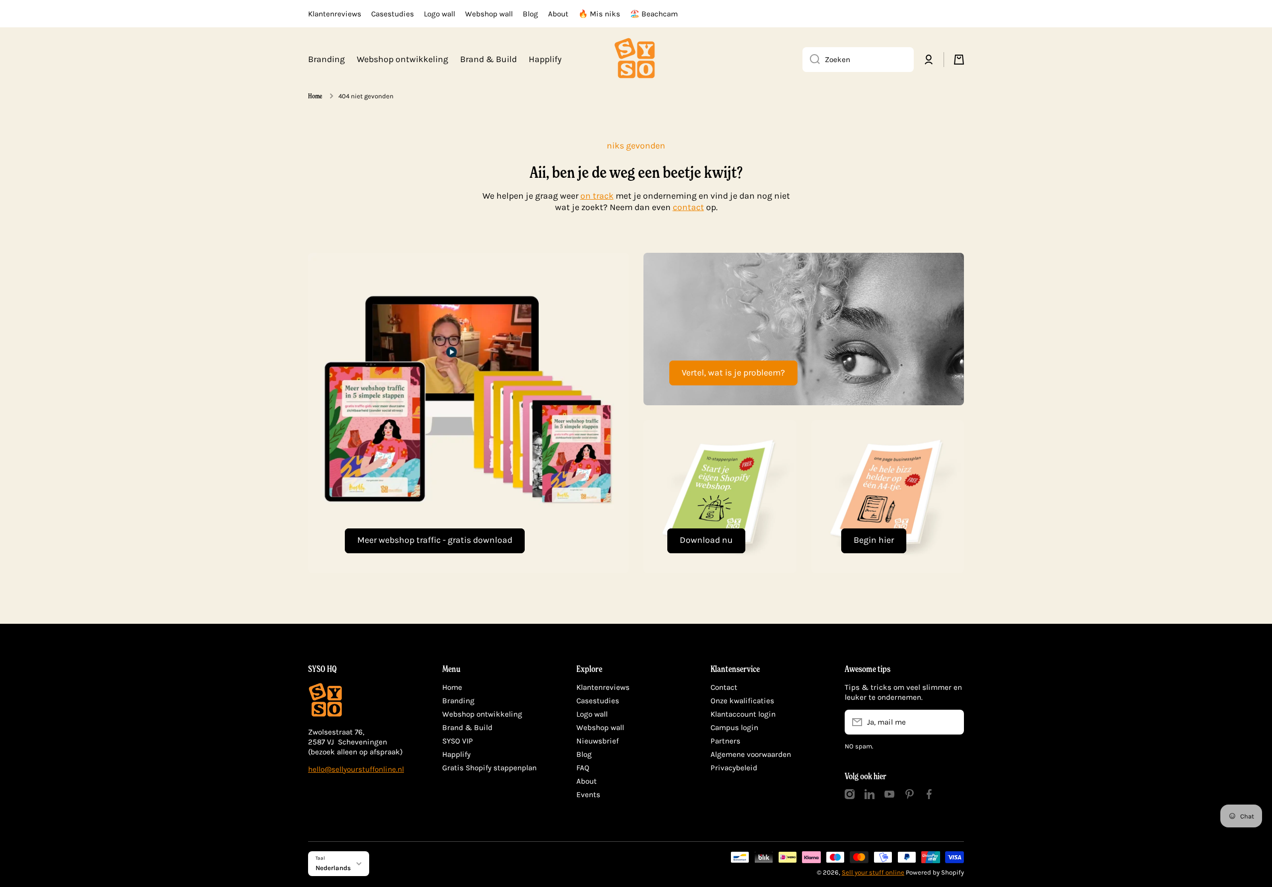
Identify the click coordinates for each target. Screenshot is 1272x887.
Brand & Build (467, 727)
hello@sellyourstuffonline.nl (356, 769)
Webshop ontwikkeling (482, 714)
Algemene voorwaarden (751, 754)
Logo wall (592, 714)
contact (688, 207)
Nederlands (333, 868)
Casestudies (597, 700)
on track (597, 196)
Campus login (734, 727)
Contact (724, 687)
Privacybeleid (734, 767)
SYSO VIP (457, 741)
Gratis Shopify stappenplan (489, 767)
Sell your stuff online (873, 872)
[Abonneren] (951, 722)
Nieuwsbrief (597, 741)
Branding (458, 700)
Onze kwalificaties (742, 700)
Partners (725, 741)
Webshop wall (600, 727)
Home (315, 96)
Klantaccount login (743, 714)
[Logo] (636, 59)
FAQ (582, 767)
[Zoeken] (811, 59)
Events (588, 794)
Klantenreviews (603, 687)
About (586, 781)
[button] (959, 60)
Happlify (456, 754)
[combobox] (858, 59)
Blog (584, 754)
